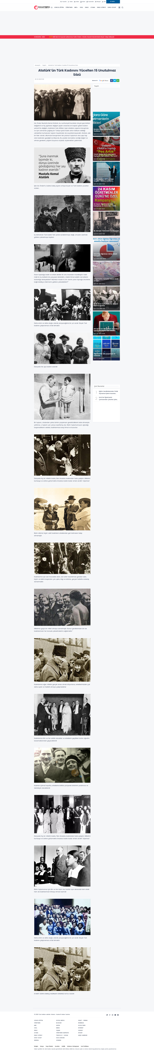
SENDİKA (36, 1040)
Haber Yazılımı (65, 1014)
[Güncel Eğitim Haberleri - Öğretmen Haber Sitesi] (42, 7)
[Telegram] (118, 1015)
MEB (75, 7)
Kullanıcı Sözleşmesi (73, 1046)
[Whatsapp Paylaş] (117, 80)
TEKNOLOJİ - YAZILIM (62, 1035)
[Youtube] (115, 1015)
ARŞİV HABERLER (82, 1035)
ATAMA (93, 7)
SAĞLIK (58, 1025)
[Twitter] (107, 1015)
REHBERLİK (81, 1023)
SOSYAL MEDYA (60, 1020)
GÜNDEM (58, 1040)
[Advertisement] (77, 23)
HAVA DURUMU (60, 1038)
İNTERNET (80, 1028)
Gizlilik (63, 1046)
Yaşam (44, 65)
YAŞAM (58, 1030)
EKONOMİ (58, 1023)
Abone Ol (94, 80)
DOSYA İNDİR (81, 1025)
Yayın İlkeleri (49, 1046)
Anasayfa (37, 65)
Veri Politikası (85, 1046)
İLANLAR (80, 1030)
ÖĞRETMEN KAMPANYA (62, 1033)
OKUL (81, 7)
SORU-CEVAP (112, 7)
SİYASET (80, 1033)
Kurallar (57, 1046)
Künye (42, 1046)
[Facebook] (110, 1015)
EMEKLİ (58, 1028)
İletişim (36, 1046)
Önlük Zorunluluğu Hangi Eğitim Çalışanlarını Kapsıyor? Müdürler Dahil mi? (75, 37)
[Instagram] (112, 1015)
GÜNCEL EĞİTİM (59, 7)
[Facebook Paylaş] (111, 80)
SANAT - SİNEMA (83, 1020)
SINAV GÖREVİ (101, 7)
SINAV (87, 7)
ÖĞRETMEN (69, 7)
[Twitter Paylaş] (114, 80)
